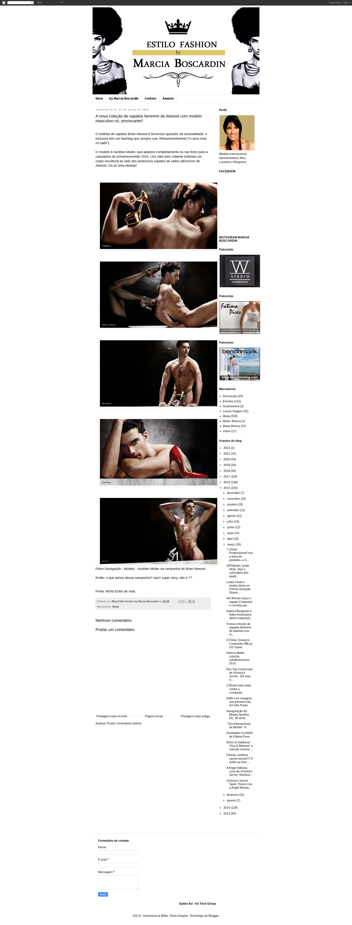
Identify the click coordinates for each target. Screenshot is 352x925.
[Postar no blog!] (183, 601)
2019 (227, 465)
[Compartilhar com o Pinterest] (193, 601)
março (231, 544)
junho (231, 527)
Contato (150, 98)
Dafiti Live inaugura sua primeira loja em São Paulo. (239, 702)
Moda (115, 606)
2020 (227, 459)
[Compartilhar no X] (186, 601)
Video (226, 431)
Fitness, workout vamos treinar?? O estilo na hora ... (239, 758)
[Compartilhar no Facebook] (190, 601)
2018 (227, 470)
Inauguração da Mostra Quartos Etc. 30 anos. (237, 715)
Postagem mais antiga (195, 716)
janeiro (232, 800)
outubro (232, 504)
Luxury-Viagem (233, 411)
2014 (227, 807)
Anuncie (168, 98)
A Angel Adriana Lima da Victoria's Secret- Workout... (239, 771)
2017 (227, 476)
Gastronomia (231, 406)
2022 (227, 447)
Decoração (230, 396)
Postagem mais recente (111, 716)
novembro (234, 498)
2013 (227, 813)
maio (230, 533)
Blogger (214, 915)
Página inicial (154, 716)
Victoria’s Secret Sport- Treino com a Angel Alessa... (239, 784)
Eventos (228, 401)
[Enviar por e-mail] (179, 601)
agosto (231, 515)
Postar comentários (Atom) (124, 723)
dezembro (234, 492)
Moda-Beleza (231, 426)
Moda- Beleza (232, 421)
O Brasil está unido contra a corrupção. (238, 689)
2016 (227, 482)
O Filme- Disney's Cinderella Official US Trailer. (239, 644)
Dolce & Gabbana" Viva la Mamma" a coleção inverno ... (239, 746)
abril (230, 538)
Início (99, 98)
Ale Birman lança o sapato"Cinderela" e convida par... (239, 602)
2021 (227, 453)
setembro (233, 510)
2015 (227, 487)
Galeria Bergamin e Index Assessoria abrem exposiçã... (239, 615)
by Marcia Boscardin (123, 98)
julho (230, 521)
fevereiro (233, 794)
